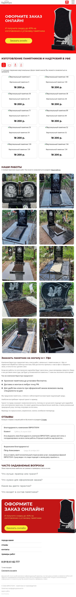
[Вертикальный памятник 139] (19, 144)
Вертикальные (3, 65)
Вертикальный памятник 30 (19, 99)
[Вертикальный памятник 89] (56, 110)
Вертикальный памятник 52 (56, 133)
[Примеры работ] (19, 191)
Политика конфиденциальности (12, 588)
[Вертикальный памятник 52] (56, 127)
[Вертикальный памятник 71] (19, 110)
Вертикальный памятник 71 (19, 116)
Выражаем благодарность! (16, 446)
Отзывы (44, 419)
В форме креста (15, 65)
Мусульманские (21, 65)
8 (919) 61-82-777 (10, 561)
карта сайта (5, 591)
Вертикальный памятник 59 (19, 133)
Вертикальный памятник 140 (56, 82)
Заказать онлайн (18, 40)
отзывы (4, 545)
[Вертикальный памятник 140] (56, 77)
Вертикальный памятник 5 (19, 82)
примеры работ (8, 554)
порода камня (7, 540)
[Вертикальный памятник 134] (56, 144)
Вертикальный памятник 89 (56, 116)
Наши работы (55, 170)
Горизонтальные (9, 65)
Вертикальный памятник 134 (56, 149)
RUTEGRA (5, 594)
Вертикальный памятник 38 (56, 99)
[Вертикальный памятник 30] (19, 93)
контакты (5, 549)
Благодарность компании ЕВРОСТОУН (21, 427)
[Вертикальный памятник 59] (19, 127)
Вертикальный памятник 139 (19, 149)
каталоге (5, 72)
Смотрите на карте (9, 570)
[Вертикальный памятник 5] (19, 77)
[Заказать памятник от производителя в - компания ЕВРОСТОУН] (6, 2)
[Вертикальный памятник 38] (56, 93)
